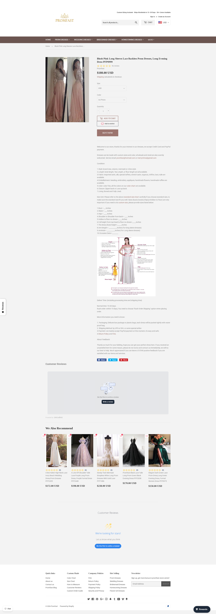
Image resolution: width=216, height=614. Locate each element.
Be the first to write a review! (108, 546)
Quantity (100, 107)
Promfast (54, 606)
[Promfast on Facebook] (93, 599)
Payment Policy (94, 584)
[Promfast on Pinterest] (97, 599)
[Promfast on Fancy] (127, 599)
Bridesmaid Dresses (106, 40)
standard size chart (131, 197)
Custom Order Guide (75, 591)
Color (99, 95)
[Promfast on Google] (102, 599)
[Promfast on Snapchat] (110, 599)
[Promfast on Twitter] (88, 599)
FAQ (114, 334)
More (150, 40)
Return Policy (103, 334)
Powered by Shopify (67, 606)
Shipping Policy (94, 588)
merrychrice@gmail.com (147, 158)
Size (98, 83)
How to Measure (73, 584)
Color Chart (71, 578)
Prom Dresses (61, 40)
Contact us (50, 584)
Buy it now (107, 133)
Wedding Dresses (82, 40)
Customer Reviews (74, 588)
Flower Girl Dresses (117, 591)
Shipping (100, 77)
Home (48, 40)
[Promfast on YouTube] (118, 599)
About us (49, 581)
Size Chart (71, 581)
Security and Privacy (96, 591)
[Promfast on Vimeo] (123, 599)
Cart (150, 22)
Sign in (152, 17)
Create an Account (164, 17)
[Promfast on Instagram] (106, 599)
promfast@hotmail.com (125, 158)
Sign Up (166, 584)
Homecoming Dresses (132, 40)
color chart (131, 186)
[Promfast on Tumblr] (114, 599)
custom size (123, 203)
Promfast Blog (51, 588)
